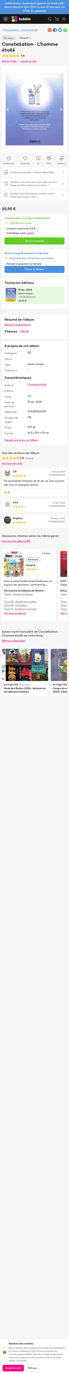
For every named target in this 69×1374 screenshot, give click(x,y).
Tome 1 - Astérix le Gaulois (18, 594)
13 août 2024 (58, 471)
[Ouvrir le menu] (6, 19)
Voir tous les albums (15, 613)
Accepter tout (13, 1368)
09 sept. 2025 (57, 518)
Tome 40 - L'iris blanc (15, 605)
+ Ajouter (24, 331)
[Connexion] (64, 19)
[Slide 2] (34, 148)
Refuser (32, 1368)
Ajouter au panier (34, 240)
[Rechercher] (50, 19)
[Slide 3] (37, 148)
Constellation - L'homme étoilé (21, 29)
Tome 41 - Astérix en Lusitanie (20, 608)
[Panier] (57, 19)
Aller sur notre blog (13, 640)
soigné (30, 233)
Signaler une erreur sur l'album (21, 440)
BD (29, 352)
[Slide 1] (32, 148)
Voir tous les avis (12, 463)
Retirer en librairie (34, 269)
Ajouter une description (17, 324)
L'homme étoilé (37, 384)
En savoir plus (38, 10)
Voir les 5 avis (9, 61)
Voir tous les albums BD (16, 541)
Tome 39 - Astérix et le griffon (20, 601)
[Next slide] (61, 109)
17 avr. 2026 (59, 502)
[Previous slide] (8, 109)
